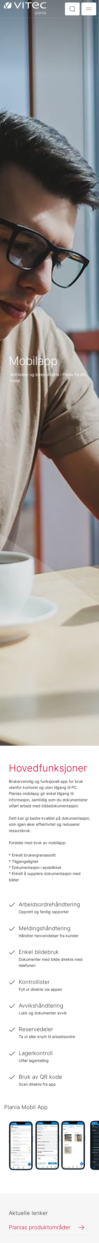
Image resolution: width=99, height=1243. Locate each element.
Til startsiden (26, 8)
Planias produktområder (39, 1227)
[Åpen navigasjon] (88, 8)
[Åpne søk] (72, 8)
